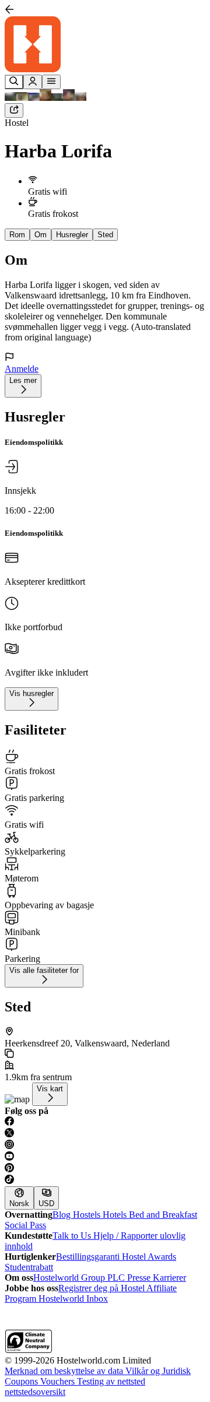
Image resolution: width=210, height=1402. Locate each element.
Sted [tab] (105, 234)
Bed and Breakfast (163, 1215)
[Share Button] (14, 110)
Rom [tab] (17, 234)
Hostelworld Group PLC (80, 1277)
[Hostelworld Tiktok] (105, 1180)
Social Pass (25, 1225)
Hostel (17, 123)
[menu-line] (51, 82)
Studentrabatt (29, 1267)
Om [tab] (40, 234)
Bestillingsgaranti (89, 1257)
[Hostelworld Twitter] (105, 1134)
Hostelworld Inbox (73, 1298)
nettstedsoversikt (35, 1392)
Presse (140, 1277)
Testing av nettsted (111, 1381)
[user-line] (32, 82)
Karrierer (169, 1277)
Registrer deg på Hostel (102, 1288)
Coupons (22, 1381)
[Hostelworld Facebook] (105, 1122)
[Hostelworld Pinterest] (105, 1169)
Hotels (116, 1215)
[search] (14, 82)
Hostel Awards (149, 1257)
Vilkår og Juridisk (158, 1371)
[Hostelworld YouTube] (105, 1157)
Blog (62, 1215)
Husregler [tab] (72, 234)
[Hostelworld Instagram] (105, 1145)
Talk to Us (72, 1236)
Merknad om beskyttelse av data (65, 1371)
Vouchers (58, 1381)
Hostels (88, 1215)
